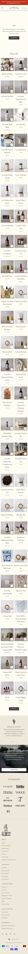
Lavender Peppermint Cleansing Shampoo (21, 406)
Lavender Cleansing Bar (7, 592)
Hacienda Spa (5, 876)
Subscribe (14, 769)
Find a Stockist (5, 879)
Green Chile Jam (20, 175)
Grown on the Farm (6, 845)
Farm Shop (4, 867)
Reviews (3, 854)
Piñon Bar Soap (7, 276)
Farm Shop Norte (6, 870)
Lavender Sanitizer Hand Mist (21, 277)
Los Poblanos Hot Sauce (7, 201)
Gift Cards (4, 890)
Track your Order (6, 893)
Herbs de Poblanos (7, 515)
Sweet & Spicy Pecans (20, 201)
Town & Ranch (5, 873)
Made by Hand (5, 848)
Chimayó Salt (7, 616)
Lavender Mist (21, 124)
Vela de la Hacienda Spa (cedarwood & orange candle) (7, 647)
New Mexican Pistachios (7, 403)
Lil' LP (7, 697)
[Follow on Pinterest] (10, 934)
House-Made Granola (20, 491)
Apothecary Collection (21, 538)
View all (14, 708)
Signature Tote (21, 591)
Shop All (14, 37)
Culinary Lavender (21, 301)
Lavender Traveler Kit (21, 434)
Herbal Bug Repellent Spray (7, 434)
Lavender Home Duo (20, 226)
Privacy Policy (5, 912)
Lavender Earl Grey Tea (7, 491)
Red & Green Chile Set (20, 566)
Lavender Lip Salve (7, 96)
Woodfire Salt (20, 515)
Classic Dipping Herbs (21, 698)
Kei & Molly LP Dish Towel (7, 566)
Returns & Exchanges (7, 898)
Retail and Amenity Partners (8, 925)
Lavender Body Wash (7, 125)
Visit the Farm (5, 851)
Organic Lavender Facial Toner (21, 673)
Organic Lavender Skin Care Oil (7, 302)
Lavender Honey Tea (20, 460)
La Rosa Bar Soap (21, 352)
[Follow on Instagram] (6, 934)
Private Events (5, 857)
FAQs (3, 901)
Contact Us (4, 887)
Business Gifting (5, 904)
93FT (22, 942)
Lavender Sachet (20, 150)
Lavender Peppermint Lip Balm (21, 99)
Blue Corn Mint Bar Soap (7, 328)
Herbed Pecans (21, 326)
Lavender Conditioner (7, 252)
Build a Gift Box (7, 74)
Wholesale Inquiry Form (7, 928)
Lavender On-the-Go (21, 252)
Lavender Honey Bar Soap (7, 151)
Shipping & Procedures (7, 895)
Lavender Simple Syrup (7, 176)
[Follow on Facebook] (2, 934)
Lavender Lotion (20, 74)
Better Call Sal (7, 352)
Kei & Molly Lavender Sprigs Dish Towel (21, 619)
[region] (14, 729)
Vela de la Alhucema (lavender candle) (20, 647)
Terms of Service (5, 915)
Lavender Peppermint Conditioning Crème (7, 462)
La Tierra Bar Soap (7, 225)
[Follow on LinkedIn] (14, 934)
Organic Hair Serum (7, 673)
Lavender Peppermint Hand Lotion (7, 377)
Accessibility (5, 917)
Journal (3, 843)
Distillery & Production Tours (9, 860)
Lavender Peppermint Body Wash (7, 540)
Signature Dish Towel (21, 375)
